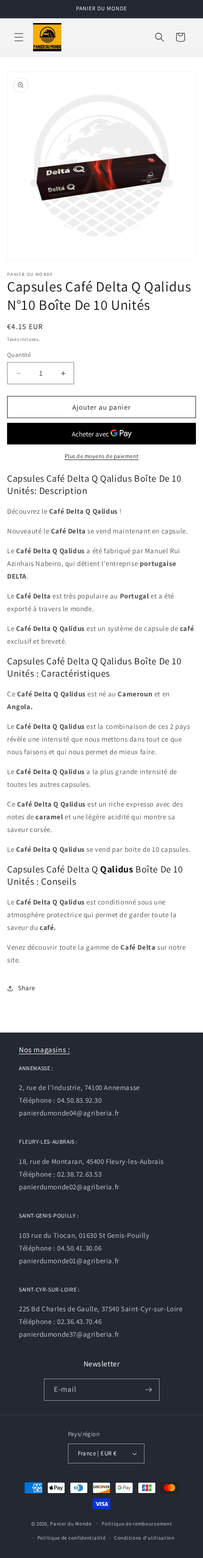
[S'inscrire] (148, 1390)
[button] (18, 37)
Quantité (19, 355)
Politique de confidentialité (71, 1537)
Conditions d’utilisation (144, 1537)
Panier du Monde (71, 1523)
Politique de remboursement (137, 1523)
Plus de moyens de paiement (102, 456)
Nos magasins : (44, 1050)
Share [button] (26, 988)
